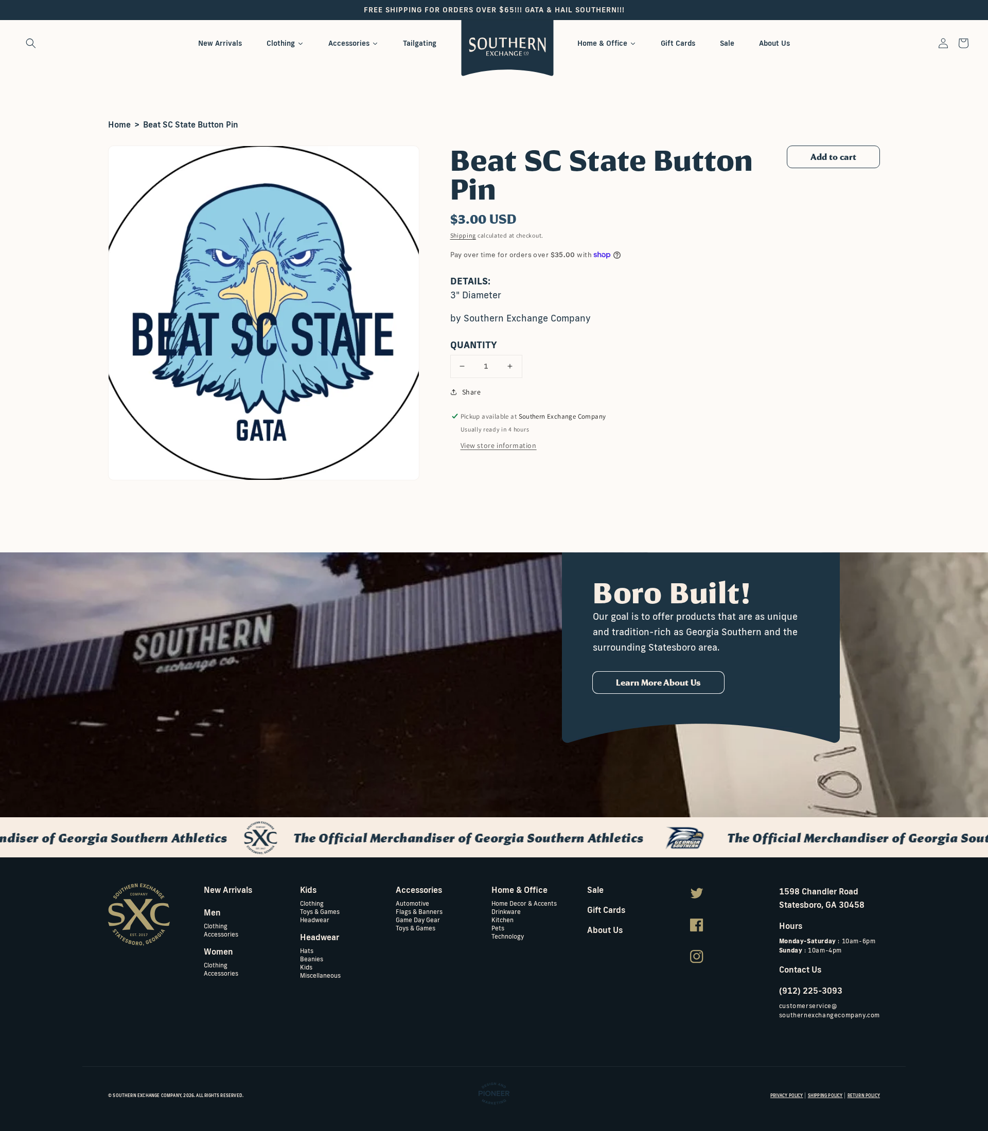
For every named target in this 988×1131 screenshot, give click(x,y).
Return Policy (864, 1095)
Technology (507, 935)
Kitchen (502, 919)
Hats (306, 951)
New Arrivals (228, 890)
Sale (595, 890)
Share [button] (471, 392)
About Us (605, 930)
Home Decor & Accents (524, 903)
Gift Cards (606, 910)
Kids (306, 966)
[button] (31, 43)
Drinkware (506, 911)
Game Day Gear (418, 919)
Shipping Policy (825, 1095)
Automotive (412, 903)
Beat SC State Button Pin (190, 124)
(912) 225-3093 (810, 990)
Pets (497, 927)
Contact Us (800, 969)
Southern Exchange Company (147, 1095)
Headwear (314, 919)
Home (119, 124)
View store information (499, 445)
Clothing (215, 926)
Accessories (221, 933)
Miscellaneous (320, 975)
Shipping (463, 235)
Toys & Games (320, 911)
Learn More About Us (658, 682)
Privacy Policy (786, 1095)
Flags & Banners (419, 911)
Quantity (473, 344)
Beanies (311, 958)
